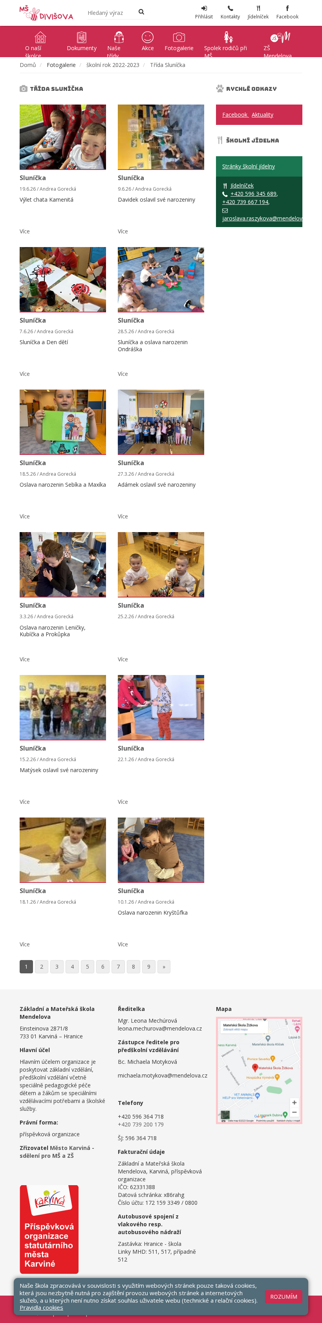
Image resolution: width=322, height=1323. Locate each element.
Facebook (235, 114)
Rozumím (283, 1296)
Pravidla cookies (41, 1307)
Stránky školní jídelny (248, 166)
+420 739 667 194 (245, 202)
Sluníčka (33, 177)
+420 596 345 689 (253, 193)
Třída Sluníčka (167, 65)
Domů (28, 65)
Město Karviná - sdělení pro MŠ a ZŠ (57, 1151)
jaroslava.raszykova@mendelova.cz (267, 218)
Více (25, 231)
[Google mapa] (259, 1070)
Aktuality (262, 114)
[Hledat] (141, 12)
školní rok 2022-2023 (112, 65)
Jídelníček (242, 185)
